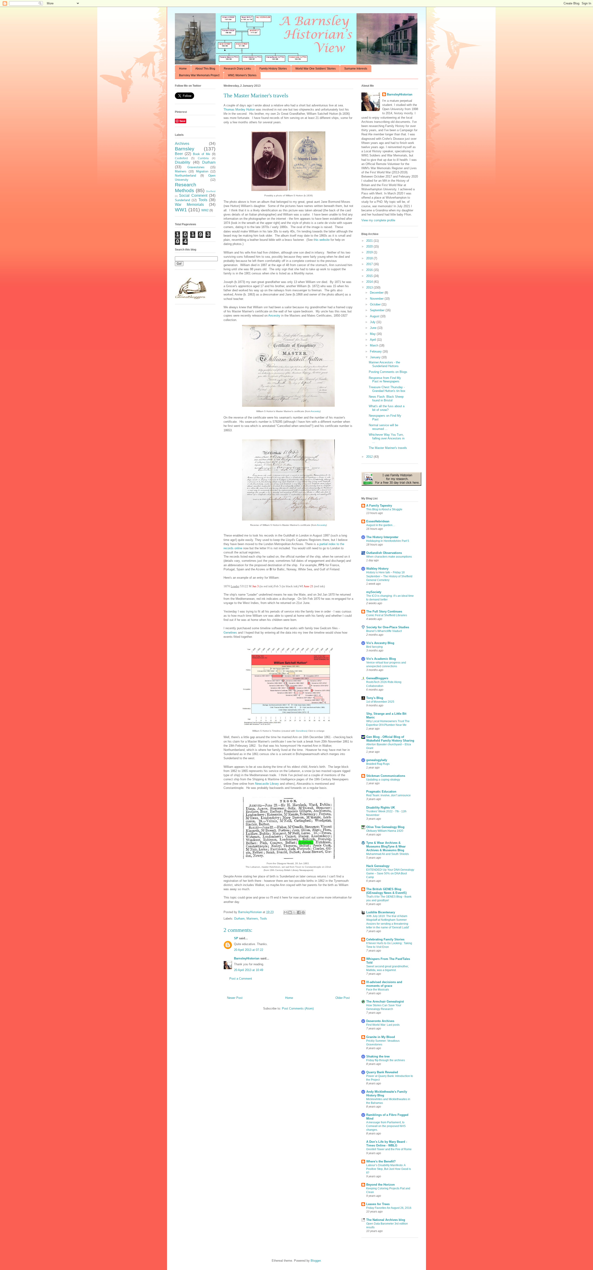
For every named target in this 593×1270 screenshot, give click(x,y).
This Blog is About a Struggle (384, 509)
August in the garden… (380, 525)
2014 (370, 281)
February (376, 351)
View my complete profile (378, 220)
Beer (179, 154)
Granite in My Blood (380, 1037)
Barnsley (184, 148)
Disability (182, 162)
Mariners (252, 918)
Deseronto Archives (380, 1021)
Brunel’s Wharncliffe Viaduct (384, 631)
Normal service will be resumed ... (383, 427)
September (377, 310)
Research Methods (185, 187)
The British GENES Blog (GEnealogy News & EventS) (386, 891)
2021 (370, 240)
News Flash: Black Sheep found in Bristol (386, 398)
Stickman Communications (385, 776)
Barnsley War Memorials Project (199, 75)
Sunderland (182, 200)
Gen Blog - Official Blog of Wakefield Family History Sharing (390, 738)
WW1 (181, 209)
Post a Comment (240, 978)
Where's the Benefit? (381, 1161)
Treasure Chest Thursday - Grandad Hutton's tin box (387, 389)
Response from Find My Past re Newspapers (385, 379)
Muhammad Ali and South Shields (387, 854)
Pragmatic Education (381, 791)
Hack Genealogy (377, 866)
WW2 (204, 210)
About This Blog (205, 68)
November (377, 298)
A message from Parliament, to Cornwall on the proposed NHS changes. (386, 1126)
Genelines (230, 632)
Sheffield (210, 191)
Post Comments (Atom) (298, 1008)
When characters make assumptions (389, 556)
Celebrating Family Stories (385, 939)
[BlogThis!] (290, 912)
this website (322, 239)
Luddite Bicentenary (380, 912)
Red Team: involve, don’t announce (388, 795)
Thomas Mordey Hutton (239, 109)
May (373, 334)
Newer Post (235, 998)
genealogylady (376, 760)
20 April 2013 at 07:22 (248, 950)
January (376, 357)
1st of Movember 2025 (380, 701)
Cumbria (203, 158)
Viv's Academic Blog (381, 658)
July (373, 322)
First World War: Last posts (383, 1024)
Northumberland (185, 175)
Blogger (316, 1260)
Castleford (181, 158)
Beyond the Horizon (380, 1184)
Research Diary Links (237, 68)
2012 (370, 456)
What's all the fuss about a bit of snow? (386, 408)
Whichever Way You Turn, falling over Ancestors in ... (386, 438)
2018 (370, 258)
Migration (202, 171)
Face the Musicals (377, 989)
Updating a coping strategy (383, 779)
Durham (239, 918)
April (373, 339)
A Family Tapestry (379, 505)
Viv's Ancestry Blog (380, 643)
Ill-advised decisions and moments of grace (384, 983)
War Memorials (189, 204)
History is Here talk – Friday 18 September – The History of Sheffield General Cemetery (389, 576)
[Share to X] (294, 912)
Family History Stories (273, 68)
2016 (370, 270)
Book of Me (201, 154)
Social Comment (193, 195)
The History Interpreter (382, 537)
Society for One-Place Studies (387, 627)
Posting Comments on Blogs (388, 372)
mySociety (373, 592)
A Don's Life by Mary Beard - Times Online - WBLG (386, 1143)
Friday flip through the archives (385, 1060)
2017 (370, 264)
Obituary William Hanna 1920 (384, 830)
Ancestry (274, 315)
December (377, 292)
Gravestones (196, 167)
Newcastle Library (267, 783)
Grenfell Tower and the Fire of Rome (389, 1149)
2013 (370, 287)
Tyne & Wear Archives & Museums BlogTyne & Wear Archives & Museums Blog (386, 846)
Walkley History (377, 568)
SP (236, 938)
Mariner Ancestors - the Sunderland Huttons (384, 364)
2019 (370, 252)
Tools (263, 918)
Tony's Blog (374, 698)
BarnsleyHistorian (246, 958)
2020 (370, 246)
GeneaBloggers (377, 678)
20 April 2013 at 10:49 (248, 970)
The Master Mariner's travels (388, 448)
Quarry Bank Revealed (382, 1072)
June (373, 328)
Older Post (342, 998)
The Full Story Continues (384, 611)
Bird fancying (374, 646)
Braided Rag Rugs (378, 763)
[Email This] (285, 912)
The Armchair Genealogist (385, 1001)
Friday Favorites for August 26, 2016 (388, 1208)
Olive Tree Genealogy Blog (385, 827)
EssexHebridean (377, 521)
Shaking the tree (378, 1056)
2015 (370, 276)
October (376, 304)
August (375, 316)
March (374, 345)
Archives (182, 144)
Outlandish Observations (384, 553)
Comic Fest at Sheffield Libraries (386, 615)
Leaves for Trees (378, 1204)
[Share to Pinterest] (303, 912)
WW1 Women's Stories (242, 75)
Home (183, 68)
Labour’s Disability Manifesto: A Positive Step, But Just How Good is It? (388, 1169)
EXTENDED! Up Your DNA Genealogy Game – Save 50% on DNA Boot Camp (390, 873)
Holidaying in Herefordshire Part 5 (387, 541)
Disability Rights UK (380, 807)
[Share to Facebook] (298, 912)
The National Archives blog (385, 1220)
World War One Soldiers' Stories (315, 68)
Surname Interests (355, 68)
